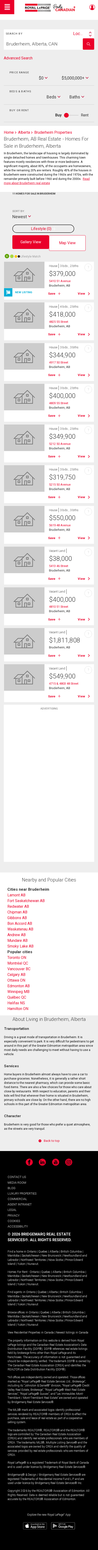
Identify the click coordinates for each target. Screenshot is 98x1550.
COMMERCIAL (17, 1199)
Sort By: (18, 211)
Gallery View (30, 242)
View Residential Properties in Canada (31, 1332)
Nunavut (32, 1264)
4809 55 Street (58, 403)
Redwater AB (18, 906)
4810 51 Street (58, 606)
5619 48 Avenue (60, 525)
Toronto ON (16, 957)
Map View (67, 243)
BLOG (11, 1188)
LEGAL (12, 1210)
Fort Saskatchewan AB (26, 901)
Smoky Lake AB (20, 946)
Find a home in (17, 1251)
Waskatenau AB (20, 929)
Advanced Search (18, 58)
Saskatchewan (30, 1255)
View (81, 293)
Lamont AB (16, 895)
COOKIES (14, 1221)
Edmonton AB (18, 986)
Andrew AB (16, 935)
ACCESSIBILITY (18, 1226)
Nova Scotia (55, 1260)
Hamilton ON (17, 1008)
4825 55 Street (58, 321)
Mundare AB (17, 940)
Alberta (54, 1251)
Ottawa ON (16, 980)
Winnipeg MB (18, 991)
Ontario (31, 1251)
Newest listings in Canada (72, 1332)
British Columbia (71, 1251)
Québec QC (16, 997)
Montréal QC (17, 963)
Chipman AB (17, 912)
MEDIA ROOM (17, 1182)
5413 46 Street (58, 566)
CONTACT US (17, 1177)
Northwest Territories (33, 1260)
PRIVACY (14, 1215)
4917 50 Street (58, 362)
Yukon (21, 1264)
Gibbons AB (17, 918)
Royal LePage (51, 8)
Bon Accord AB (19, 923)
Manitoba (14, 1255)
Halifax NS (16, 1003)
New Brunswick (51, 1255)
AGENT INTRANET (20, 1204)
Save (51, 293)
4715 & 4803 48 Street (63, 683)
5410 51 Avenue (60, 281)
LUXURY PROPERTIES (22, 1193)
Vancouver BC (18, 969)
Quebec (43, 1251)
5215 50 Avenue (60, 484)
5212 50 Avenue (60, 444)
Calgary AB (16, 974)
